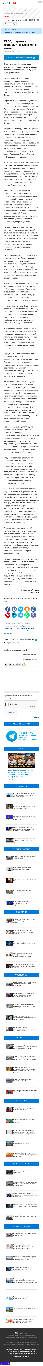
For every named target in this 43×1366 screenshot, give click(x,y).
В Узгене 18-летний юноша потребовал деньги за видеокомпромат (21, 903)
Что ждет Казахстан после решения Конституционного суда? (24, 1108)
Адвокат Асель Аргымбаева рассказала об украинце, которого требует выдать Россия (24, 806)
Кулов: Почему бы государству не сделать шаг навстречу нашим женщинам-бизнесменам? (23, 995)
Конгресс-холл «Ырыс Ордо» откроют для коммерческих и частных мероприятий (25, 983)
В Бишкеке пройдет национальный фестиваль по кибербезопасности (24, 942)
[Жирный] (5, 664)
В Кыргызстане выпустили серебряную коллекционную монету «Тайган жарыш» (24, 1017)
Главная (6, 29)
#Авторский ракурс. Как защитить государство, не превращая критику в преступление (25, 1195)
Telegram (38, 20)
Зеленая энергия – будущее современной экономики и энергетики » (20, 630)
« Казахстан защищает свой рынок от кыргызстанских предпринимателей (18, 626)
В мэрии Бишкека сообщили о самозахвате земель (22, 891)
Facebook (28, 20)
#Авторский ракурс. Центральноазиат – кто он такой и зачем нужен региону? (25, 1205)
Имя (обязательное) (29, 654)
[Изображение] (16, 664)
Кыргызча (7, 16)
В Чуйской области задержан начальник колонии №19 (22, 868)
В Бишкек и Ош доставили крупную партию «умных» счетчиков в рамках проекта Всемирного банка (24, 1006)
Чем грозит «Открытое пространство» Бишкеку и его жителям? (25, 1142)
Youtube (32, 20)
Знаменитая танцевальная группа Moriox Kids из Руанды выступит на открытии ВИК (24, 921)
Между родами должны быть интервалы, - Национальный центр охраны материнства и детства (24, 1246)
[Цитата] (19, 664)
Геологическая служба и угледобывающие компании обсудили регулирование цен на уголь (25, 1046)
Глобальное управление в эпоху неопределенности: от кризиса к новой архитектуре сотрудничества (24, 1132)
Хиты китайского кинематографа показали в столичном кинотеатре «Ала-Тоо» (24, 966)
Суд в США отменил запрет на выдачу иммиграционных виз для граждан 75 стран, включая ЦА (23, 829)
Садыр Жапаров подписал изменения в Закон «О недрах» (25, 1091)
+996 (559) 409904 (11, 643)
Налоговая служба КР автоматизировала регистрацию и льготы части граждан (24, 1029)
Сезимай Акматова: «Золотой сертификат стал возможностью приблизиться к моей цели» (23, 954)
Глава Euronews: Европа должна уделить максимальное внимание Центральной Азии (23, 795)
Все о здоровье (21, 13)
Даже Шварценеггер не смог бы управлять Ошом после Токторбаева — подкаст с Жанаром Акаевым (20, 773)
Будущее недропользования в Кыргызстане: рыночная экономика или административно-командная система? (24, 1070)
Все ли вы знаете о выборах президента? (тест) (22, 1297)
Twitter (25, 20)
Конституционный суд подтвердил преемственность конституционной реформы (24, 1121)
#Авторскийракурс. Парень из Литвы (24, 1216)
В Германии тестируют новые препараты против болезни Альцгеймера (22, 1269)
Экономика (14, 29)
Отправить (10, 712)
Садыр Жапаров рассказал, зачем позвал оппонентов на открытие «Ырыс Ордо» (24, 817)
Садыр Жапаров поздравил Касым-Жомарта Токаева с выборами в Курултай (24, 840)
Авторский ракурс (16, 10)
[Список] (22, 664)
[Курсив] (8, 664)
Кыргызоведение (9, 13)
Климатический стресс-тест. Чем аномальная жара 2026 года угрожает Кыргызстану (25, 1155)
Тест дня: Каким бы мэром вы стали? (24, 1308)
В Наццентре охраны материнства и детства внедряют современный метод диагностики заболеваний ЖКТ (25, 1280)
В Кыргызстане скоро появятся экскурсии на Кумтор (23, 1079)
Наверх (36, 717)
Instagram (35, 20)
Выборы (6, 10)
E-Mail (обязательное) (30, 659)
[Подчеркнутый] (10, 664)
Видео (25, 10)
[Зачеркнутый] (13, 664)
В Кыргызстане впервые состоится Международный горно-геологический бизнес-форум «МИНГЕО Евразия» (25, 1058)
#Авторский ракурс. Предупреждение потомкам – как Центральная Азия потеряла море (25, 1183)
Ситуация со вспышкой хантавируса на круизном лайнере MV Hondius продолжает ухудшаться (24, 1258)
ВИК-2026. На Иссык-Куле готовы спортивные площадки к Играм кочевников (23, 932)
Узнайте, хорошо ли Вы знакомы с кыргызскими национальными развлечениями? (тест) (24, 1321)
